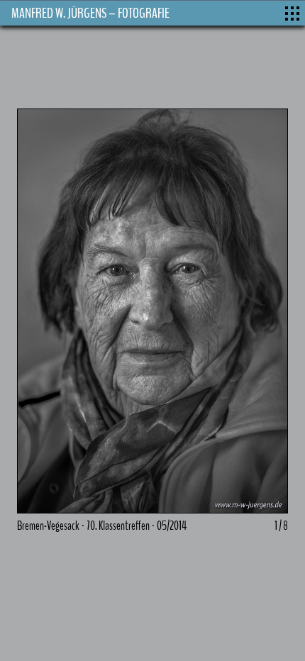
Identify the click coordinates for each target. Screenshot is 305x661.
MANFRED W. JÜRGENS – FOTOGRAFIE (90, 13)
